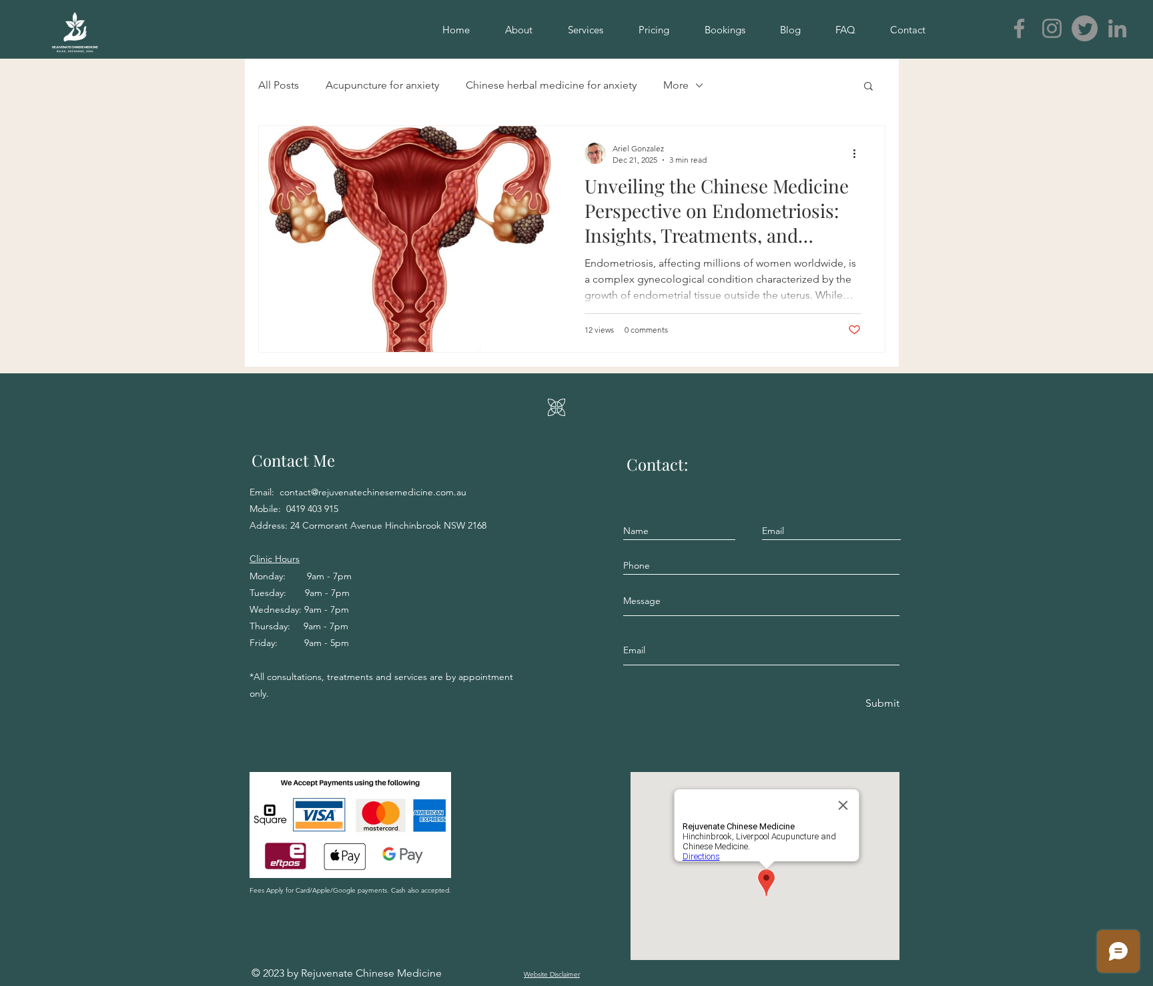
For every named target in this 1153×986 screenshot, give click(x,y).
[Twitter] (1085, 28)
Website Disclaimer (552, 974)
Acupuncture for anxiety (382, 85)
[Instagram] (1052, 28)
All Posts (278, 85)
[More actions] (859, 153)
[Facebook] (1019, 28)
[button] (868, 87)
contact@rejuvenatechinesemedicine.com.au (373, 492)
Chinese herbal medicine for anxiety (551, 85)
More (676, 85)
